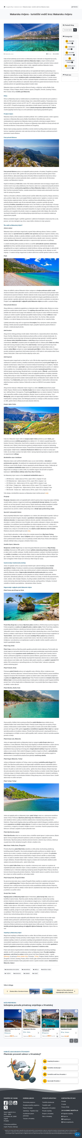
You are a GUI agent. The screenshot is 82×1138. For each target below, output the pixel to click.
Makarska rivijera (12, 969)
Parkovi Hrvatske (28, 1108)
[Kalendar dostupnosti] (38, 1036)
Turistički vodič (46, 1105)
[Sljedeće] (20, 1018)
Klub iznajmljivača (68, 1122)
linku (29, 531)
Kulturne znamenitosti (69, 53)
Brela (18, 956)
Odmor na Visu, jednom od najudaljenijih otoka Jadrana (64, 991)
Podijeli (75, 7)
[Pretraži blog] (75, 30)
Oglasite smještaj (68, 1113)
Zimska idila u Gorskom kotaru (19, 991)
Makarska (6, 956)
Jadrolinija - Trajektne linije (30, 1110)
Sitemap (15, 1127)
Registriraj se (67, 1119)
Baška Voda (24, 956)
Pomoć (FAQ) (65, 1107)
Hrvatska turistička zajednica (31, 1105)
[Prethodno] (6, 1018)
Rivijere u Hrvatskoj (47, 1113)
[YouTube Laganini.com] (15, 1103)
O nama (63, 1104)
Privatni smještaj (47, 1110)
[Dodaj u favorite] (19, 1011)
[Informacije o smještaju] (19, 1032)
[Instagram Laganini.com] (10, 1103)
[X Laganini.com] (6, 1107)
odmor (27, 973)
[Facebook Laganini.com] (6, 1103)
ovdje (46, 493)
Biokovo (18, 973)
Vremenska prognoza (29, 1102)
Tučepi (36, 956)
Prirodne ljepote (70, 42)
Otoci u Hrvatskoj (47, 1116)
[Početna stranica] (4, 7)
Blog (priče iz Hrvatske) (48, 1108)
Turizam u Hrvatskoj (28, 1118)
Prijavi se (65, 1116)
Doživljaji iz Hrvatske (70, 67)
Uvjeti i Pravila (8, 1127)
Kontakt (63, 1101)
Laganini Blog (10, 7)
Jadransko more (18, 7)
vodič (36, 973)
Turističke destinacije (48, 1102)
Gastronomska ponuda (69, 61)
